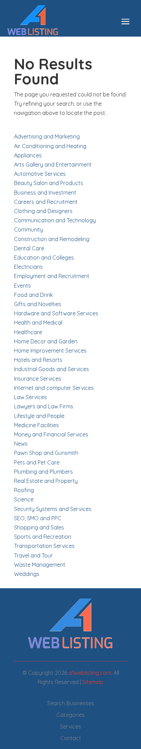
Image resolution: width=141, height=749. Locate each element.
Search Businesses (70, 703)
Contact (70, 738)
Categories (70, 714)
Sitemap (92, 682)
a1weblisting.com (89, 672)
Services (70, 726)
